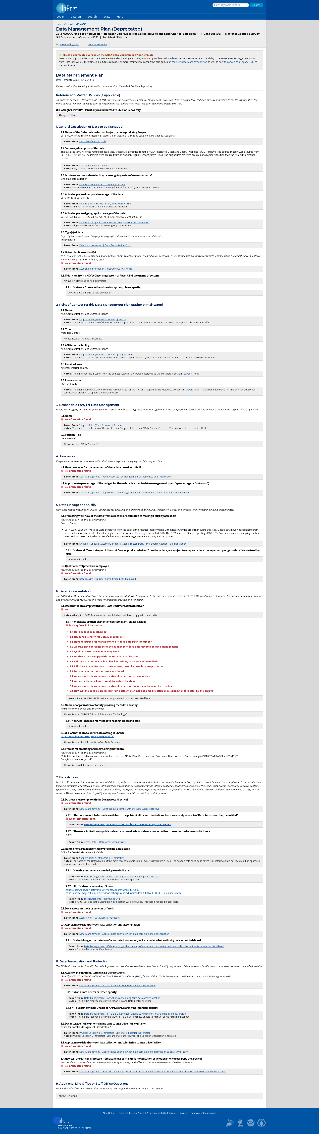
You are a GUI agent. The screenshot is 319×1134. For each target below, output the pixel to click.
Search (92, 16)
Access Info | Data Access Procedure (99, 917)
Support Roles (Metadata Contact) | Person (102, 319)
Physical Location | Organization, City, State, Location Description (115, 1032)
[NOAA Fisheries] (240, 1126)
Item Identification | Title (92, 141)
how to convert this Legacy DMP (236, 61)
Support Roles (191, 373)
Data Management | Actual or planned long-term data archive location (117, 985)
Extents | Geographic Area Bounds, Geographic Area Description (114, 222)
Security (184, 1112)
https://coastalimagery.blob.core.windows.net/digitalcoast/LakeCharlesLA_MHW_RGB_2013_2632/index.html (123, 893)
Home (59, 24)
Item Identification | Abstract (94, 165)
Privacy (172, 1112)
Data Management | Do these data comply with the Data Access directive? (119, 808)
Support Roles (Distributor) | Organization (101, 857)
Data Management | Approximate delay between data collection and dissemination (124, 933)
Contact (122, 1112)
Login (60, 16)
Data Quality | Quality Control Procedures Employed (107, 578)
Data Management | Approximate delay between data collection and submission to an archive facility (133, 1051)
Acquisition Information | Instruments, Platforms (105, 268)
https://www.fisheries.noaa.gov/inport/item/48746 (87, 736)
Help (120, 16)
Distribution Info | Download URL (102, 898)
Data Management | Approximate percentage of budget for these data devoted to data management (134, 492)
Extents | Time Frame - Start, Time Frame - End (105, 203)
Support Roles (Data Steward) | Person (100, 425)
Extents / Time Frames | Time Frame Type (102, 184)
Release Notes (136, 1112)
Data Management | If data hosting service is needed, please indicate (121, 876)
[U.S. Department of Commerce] (261, 1126)
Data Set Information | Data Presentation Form (105, 245)
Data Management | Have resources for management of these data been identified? (125, 476)
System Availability (156, 1112)
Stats (107, 16)
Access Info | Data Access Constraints (105, 842)
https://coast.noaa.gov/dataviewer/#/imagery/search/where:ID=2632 (102, 889)
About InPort (109, 1112)
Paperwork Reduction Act (203, 1112)
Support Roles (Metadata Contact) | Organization (106, 354)
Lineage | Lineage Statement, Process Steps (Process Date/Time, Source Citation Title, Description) (133, 543)
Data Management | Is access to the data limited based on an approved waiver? (127, 824)
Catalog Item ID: (75, 24)
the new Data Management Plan (189, 61)
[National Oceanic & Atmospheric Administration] (251, 1126)
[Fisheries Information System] (229, 1126)
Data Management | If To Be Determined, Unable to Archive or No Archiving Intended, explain (135, 1013)
